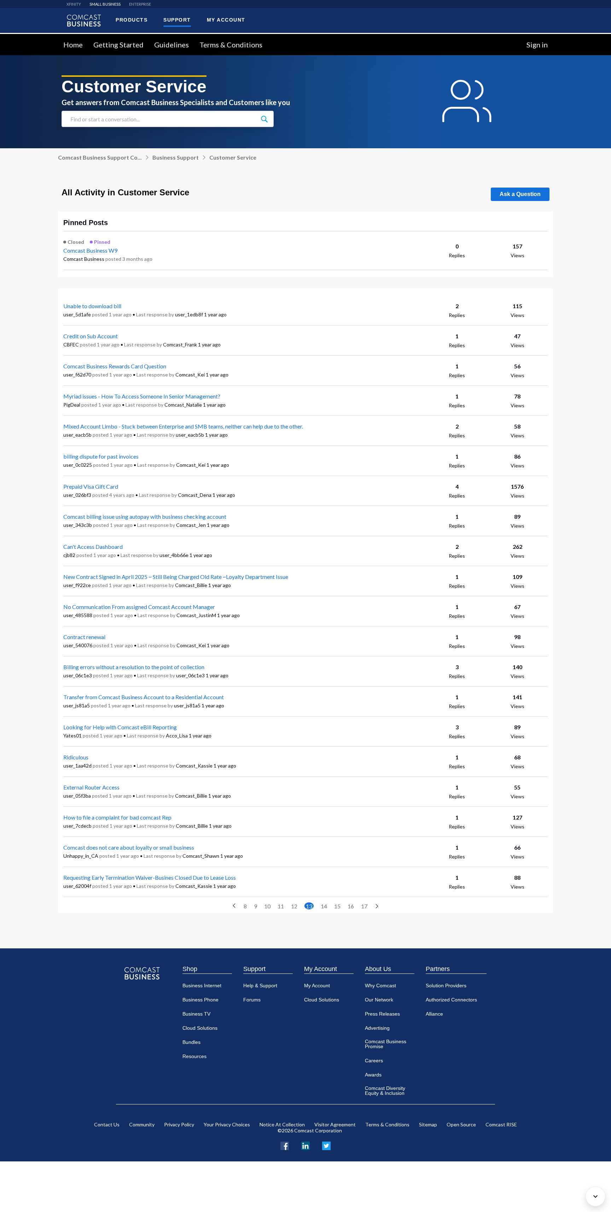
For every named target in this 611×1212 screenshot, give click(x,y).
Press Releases (382, 1013)
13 (309, 906)
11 (281, 906)
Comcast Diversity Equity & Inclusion (385, 1091)
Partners (438, 969)
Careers (374, 1060)
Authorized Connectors (451, 999)
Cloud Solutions (199, 1028)
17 (364, 906)
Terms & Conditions (230, 44)
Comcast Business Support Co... (100, 157)
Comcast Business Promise (385, 1044)
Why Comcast (380, 985)
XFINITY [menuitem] (73, 4)
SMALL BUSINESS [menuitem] (105, 4)
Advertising (377, 1028)
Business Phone (200, 999)
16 (351, 906)
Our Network (379, 999)
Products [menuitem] (131, 20)
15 (337, 906)
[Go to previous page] (234, 906)
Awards (373, 1074)
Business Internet (201, 985)
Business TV (196, 1013)
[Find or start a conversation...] (264, 119)
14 (324, 906)
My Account (320, 969)
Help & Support (260, 985)
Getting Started (118, 44)
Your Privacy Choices (227, 1124)
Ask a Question (520, 194)
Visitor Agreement (335, 1124)
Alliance (434, 1013)
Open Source (461, 1124)
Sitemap (428, 1124)
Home (73, 44)
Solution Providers (446, 985)
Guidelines (171, 44)
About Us (378, 969)
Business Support (175, 157)
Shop (189, 969)
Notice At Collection (282, 1124)
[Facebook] (284, 1145)
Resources (194, 1056)
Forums (252, 999)
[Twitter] (326, 1145)
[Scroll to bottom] (595, 1196)
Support (254, 969)
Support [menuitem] (177, 20)
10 (267, 906)
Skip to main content (29, 38)
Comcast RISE (501, 1124)
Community (142, 1124)
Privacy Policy (179, 1124)
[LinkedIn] (305, 1145)
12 (294, 906)
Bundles (191, 1042)
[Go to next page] (377, 906)
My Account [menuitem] (226, 20)
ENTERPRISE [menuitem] (140, 4)
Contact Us (107, 1124)
